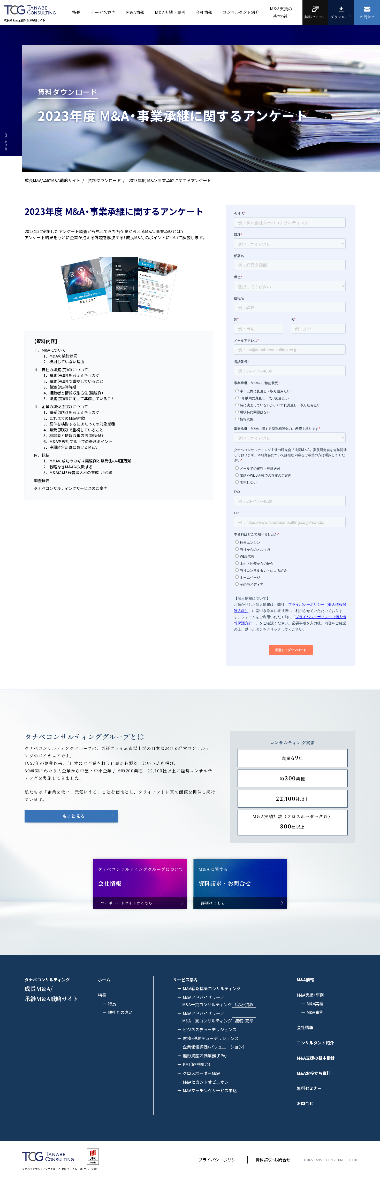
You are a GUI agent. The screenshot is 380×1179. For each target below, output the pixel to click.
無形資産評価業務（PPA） (205, 1055)
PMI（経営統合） (197, 1064)
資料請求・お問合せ (273, 1160)
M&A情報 (135, 12)
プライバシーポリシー (219, 1160)
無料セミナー (309, 1088)
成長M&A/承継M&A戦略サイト (52, 180)
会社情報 (204, 12)
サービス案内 (103, 12)
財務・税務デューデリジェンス (211, 1038)
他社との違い (120, 1012)
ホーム (104, 979)
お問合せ (305, 1103)
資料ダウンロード (104, 180)
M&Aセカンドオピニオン (206, 1082)
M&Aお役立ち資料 (314, 1073)
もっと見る (73, 816)
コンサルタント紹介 (241, 12)
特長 (112, 1003)
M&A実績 (315, 1003)
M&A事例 (315, 1012)
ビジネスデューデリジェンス (210, 1029)
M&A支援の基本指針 (316, 1058)
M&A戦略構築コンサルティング (212, 988)
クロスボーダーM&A (201, 1073)
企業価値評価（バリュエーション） (214, 1047)
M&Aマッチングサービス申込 (210, 1090)
